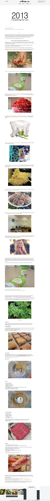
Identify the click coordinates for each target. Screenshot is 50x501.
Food (18, 290)
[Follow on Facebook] (5, 1)
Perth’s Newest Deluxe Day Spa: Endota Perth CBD (13, 235)
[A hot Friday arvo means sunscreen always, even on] (3, 492)
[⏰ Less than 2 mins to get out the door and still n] (9, 492)
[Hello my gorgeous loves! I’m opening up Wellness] (21, 492)
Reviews (23, 290)
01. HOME (31, 488)
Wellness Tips (21, 29)
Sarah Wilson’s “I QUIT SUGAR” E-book (25, 479)
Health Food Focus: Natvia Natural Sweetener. (13, 289)
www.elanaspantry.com (15, 357)
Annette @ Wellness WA (9, 29)
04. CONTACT (31, 493)
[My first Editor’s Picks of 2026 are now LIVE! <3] (15, 492)
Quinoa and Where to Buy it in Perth (11, 189)
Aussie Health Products (25, 478)
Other (18, 29)
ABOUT (23, 3)
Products (20, 290)
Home (20, 3)
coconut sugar (13, 297)
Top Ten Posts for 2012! (9, 28)
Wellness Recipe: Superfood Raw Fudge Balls (12, 212)
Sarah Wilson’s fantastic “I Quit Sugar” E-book (18, 94)
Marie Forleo (11, 42)
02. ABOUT (31, 490)
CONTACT (27, 3)
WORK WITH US (41, 1)
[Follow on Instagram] (7, 1)
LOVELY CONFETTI (37, 500)
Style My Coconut (28, 482)
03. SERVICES (31, 491)
